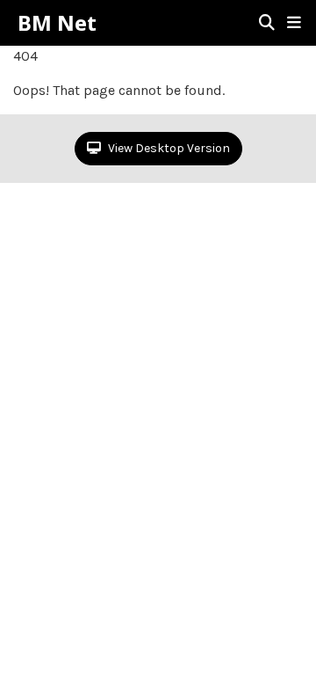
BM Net (57, 22)
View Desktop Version (167, 148)
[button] (294, 23)
